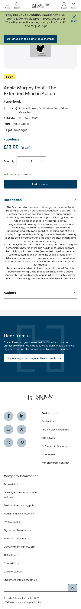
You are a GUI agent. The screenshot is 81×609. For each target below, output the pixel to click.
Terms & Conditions (15, 538)
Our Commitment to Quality (19, 546)
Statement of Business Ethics (20, 580)
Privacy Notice (12, 522)
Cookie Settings (13, 571)
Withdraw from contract (55, 462)
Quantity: (9, 161)
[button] (7, 5)
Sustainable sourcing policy (20, 505)
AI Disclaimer (11, 555)
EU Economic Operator (54, 446)
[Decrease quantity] (22, 161)
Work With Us (48, 454)
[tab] (40, 240)
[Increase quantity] (41, 161)
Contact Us (47, 421)
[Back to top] (72, 587)
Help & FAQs (48, 438)
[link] (64, 5)
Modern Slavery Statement (19, 513)
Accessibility (11, 484)
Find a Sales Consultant (55, 429)
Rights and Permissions (17, 530)
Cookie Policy (11, 563)
